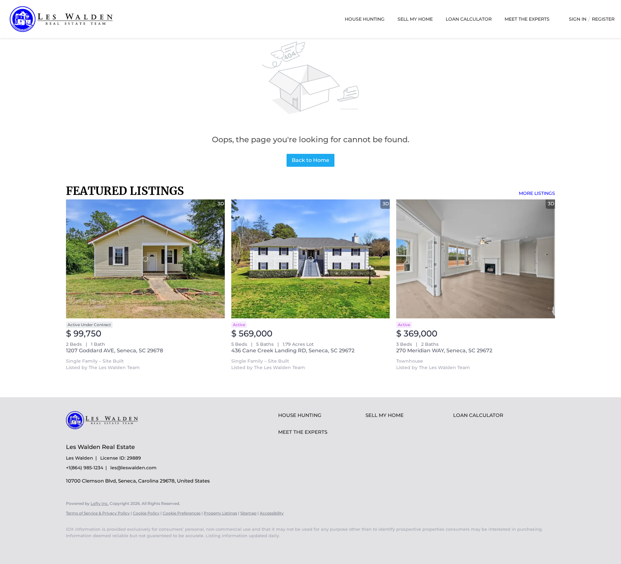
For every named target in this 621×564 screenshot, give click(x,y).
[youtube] (74, 546)
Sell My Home (415, 19)
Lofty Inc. (100, 503)
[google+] (92, 546)
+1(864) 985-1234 (84, 468)
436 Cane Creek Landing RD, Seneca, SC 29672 (292, 350)
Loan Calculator (469, 19)
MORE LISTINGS (537, 193)
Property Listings (220, 513)
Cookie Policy (146, 513)
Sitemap (248, 513)
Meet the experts (527, 19)
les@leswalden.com (133, 468)
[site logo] (106, 435)
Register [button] (603, 19)
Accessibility (272, 513)
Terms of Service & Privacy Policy (98, 513)
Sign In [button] (577, 19)
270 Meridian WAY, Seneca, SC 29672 (444, 350)
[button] (320, 415)
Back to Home (310, 160)
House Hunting (365, 19)
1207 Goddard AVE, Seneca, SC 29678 (114, 350)
